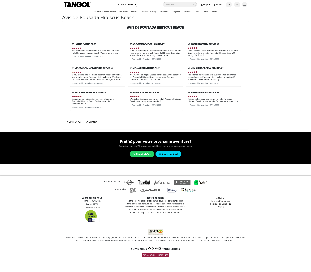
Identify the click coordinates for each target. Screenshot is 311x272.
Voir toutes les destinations (105, 12)
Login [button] (205, 4)
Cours (197, 12)
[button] (180, 4)
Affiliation (220, 198)
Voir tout (92, 121)
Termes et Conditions (220, 201)
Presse (220, 206)
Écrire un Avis (75, 121)
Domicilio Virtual (92, 207)
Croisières (187, 12)
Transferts (164, 12)
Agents (219, 4)
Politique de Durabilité (220, 204)
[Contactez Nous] (229, 4)
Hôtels (205, 12)
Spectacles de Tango (149, 12)
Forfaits (134, 12)
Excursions (123, 12)
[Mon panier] (237, 4)
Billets (214, 12)
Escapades (176, 12)
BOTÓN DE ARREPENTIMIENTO (155, 255)
